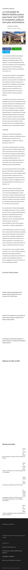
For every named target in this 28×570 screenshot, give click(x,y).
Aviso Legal (16, 535)
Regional (11, 8)
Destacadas (5, 8)
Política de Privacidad (7, 535)
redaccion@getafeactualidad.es (13, 560)
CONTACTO (5, 543)
